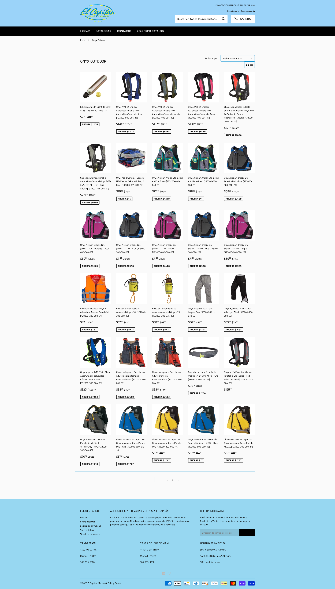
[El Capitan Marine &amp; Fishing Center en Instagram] (169, 574)
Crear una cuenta (248, 10)
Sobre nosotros (87, 521)
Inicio (82, 40)
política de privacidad (90, 525)
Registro (246, 532)
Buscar (83, 517)
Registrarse (232, 10)
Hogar (85, 31)
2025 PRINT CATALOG (150, 31)
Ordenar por (211, 58)
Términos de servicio (90, 534)
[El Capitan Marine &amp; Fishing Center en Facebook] (164, 574)
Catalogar (103, 31)
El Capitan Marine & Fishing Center (105, 583)
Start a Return (87, 530)
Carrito (245, 18)
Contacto (124, 31)
